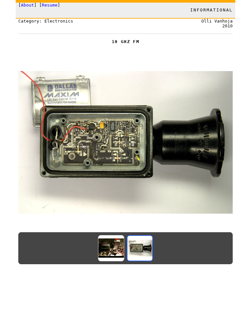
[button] (125, 142)
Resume (50, 5)
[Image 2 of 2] (140, 248)
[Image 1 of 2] (111, 248)
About (27, 5)
